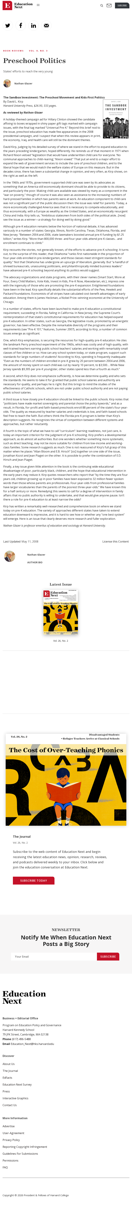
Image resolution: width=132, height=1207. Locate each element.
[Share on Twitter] (8, 25)
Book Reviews (13, 50)
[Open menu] (38, 5)
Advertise (9, 1126)
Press (6, 1091)
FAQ (5, 1167)
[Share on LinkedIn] (33, 25)
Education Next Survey (17, 1084)
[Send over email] (46, 25)
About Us (9, 1064)
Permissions (10, 1160)
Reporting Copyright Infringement (25, 1147)
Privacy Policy (11, 1140)
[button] (101, 5)
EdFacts (7, 1078)
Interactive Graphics (15, 1098)
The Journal (10, 1071)
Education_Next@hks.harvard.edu (32, 1044)
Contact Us (10, 1105)
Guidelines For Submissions (20, 1154)
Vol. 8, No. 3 (38, 50)
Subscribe (108, 956)
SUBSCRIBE (122, 5)
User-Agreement (13, 1133)
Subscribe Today (33, 880)
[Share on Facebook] (20, 25)
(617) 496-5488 (21, 1039)
